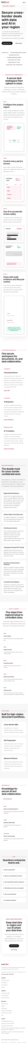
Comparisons (4, 1008)
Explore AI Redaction (9, 419)
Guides (2, 1006)
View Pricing (14, 949)
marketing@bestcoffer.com (7, 1021)
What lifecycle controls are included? (14, 888)
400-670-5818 (9, 1025)
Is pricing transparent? (10, 900)
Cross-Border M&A (5, 993)
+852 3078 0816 (10, 1023)
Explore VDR (7, 390)
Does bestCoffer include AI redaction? (14, 882)
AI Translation (4, 984)
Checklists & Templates (6, 1010)
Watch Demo (18, 43)
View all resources (7, 798)
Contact (24, 1042)
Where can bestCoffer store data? (13, 876)
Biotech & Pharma (5, 997)
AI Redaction (4, 982)
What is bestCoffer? (9, 869)
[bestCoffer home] (5, 2)
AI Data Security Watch (6, 1012)
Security (19, 1042)
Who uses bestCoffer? (10, 894)
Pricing (2, 987)
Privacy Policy (4, 1042)
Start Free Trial (7, 43)
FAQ (2, 1015)
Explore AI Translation (9, 448)
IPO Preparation (4, 995)
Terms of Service (12, 1042)
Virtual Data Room (5, 980)
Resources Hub (4, 1003)
